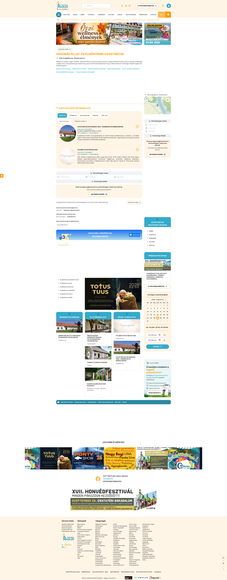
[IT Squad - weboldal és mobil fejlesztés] (155, 577)
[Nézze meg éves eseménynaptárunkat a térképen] (168, 15)
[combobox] (59, 121)
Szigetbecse (68, 58)
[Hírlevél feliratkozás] (122, 6)
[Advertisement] (99, 87)
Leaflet (168, 113)
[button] (158, 105)
